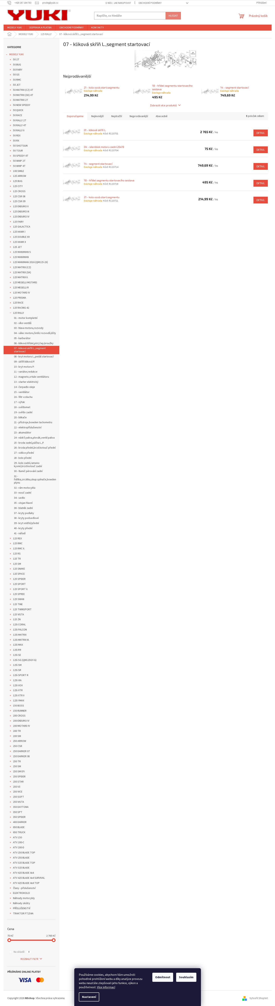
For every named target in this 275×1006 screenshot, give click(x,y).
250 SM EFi (19, 771)
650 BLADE (19, 827)
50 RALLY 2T (19, 120)
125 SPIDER (19, 579)
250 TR (17, 761)
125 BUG (17, 181)
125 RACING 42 (21, 308)
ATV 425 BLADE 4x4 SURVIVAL (29, 878)
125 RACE (18, 303)
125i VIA (17, 680)
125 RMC (17, 543)
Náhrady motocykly (24, 898)
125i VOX (18, 685)
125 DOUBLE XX (21, 237)
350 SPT (17, 812)
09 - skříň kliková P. (24, 362)
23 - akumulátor (22, 433)
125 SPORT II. (20, 589)
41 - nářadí (20, 533)
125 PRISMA (19, 298)
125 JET (17, 247)
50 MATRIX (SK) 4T (23, 95)
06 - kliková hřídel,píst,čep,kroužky (33, 343)
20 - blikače (20, 417)
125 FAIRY (18, 222)
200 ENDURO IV (21, 721)
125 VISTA (18, 614)
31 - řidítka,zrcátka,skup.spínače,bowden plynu (35, 479)
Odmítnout (162, 977)
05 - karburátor (22, 338)
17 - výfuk (19, 402)
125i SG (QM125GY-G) (24, 660)
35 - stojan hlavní (23, 503)
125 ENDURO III (21, 211)
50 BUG (17, 65)
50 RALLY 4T (19, 125)
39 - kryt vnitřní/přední (26, 523)
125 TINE (18, 604)
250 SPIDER (19, 777)
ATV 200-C (18, 842)
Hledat (173, 15)
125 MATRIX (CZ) (22, 267)
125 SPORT (19, 584)
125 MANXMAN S (22, 252)
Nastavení (89, 997)
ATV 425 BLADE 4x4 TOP (26, 883)
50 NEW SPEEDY (21, 105)
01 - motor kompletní (25, 318)
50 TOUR (18, 151)
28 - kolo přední (22, 458)
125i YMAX (18, 700)
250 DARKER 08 (21, 756)
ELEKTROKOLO (21, 893)
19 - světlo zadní (23, 412)
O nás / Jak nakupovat (118, 3)
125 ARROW (19, 176)
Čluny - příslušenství (24, 888)
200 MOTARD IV (21, 726)
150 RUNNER (19, 711)
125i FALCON (20, 630)
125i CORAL (19, 624)
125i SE (17, 655)
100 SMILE (18, 171)
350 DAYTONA (21, 807)
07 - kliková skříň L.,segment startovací (30, 349)
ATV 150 (17, 837)
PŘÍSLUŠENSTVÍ (21, 908)
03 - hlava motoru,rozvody (28, 328)
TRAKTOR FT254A (23, 913)
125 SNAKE (19, 569)
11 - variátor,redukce (25, 372)
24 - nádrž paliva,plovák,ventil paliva (34, 438)
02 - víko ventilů (22, 323)
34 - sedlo (19, 498)
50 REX (16, 135)
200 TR (17, 731)
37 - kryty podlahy (24, 513)
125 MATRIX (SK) (22, 272)
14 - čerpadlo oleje (24, 387)
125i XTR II (18, 695)
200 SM (17, 736)
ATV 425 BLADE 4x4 (23, 873)
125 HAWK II (19, 242)
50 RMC (17, 80)
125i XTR (18, 690)
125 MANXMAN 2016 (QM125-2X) (30, 262)
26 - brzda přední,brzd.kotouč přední (35, 448)
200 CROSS (19, 716)
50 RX (16, 141)
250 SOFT (18, 797)
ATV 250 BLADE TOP (24, 853)
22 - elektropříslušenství (27, 427)
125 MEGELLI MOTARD (25, 282)
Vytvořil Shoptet (258, 998)
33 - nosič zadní (22, 493)
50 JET (17, 85)
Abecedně (161, 116)
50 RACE (17, 115)
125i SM (17, 665)
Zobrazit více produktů (163, 105)
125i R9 (17, 650)
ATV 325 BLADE (21, 868)
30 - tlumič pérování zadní (28, 471)
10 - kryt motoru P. (24, 367)
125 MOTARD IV (21, 293)
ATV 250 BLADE (21, 858)
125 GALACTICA (21, 227)
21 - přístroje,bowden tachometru (33, 422)
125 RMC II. (19, 548)
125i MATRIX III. (21, 640)
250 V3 (16, 787)
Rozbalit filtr (29, 959)
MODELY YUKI (16, 54)
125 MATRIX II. (20, 277)
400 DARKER (19, 822)
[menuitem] (15, 28)
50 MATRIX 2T (20, 100)
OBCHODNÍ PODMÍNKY (150, 3)
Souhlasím (186, 977)
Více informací (106, 987)
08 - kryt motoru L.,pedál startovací (33, 357)
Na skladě (21, 952)
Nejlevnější (97, 116)
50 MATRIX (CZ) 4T (23, 90)
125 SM (17, 564)
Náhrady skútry (21, 903)
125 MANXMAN (21, 257)
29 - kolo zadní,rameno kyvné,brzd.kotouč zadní (28, 464)
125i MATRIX (19, 635)
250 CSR (17, 746)
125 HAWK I (19, 232)
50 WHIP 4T (19, 166)
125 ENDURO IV (21, 217)
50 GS (16, 75)
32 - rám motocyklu (24, 488)
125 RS (17, 554)
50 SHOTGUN (20, 146)
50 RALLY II (18, 130)
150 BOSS (18, 706)
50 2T (16, 59)
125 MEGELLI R (21, 288)
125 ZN (17, 619)
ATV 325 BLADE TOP (24, 863)
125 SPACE (19, 574)
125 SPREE (19, 594)
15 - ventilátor (21, 392)
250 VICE (17, 792)
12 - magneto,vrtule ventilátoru (31, 377)
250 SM (17, 766)
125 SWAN (18, 599)
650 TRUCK (19, 832)
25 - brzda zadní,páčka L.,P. (29, 443)
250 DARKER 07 (21, 751)
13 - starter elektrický (26, 382)
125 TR (17, 559)
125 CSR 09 (19, 201)
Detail (260, 132)
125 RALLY (18, 313)
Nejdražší (116, 116)
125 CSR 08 (19, 196)
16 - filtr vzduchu (23, 397)
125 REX (17, 538)
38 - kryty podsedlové (26, 518)
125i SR (17, 670)
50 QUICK (18, 110)
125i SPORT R (20, 675)
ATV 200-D (18, 847)
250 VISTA (18, 802)
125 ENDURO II (21, 206)
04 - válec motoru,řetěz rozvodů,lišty (35, 333)
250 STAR (18, 782)
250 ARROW (19, 741)
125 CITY (18, 186)
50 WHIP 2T (19, 161)
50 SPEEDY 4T (20, 156)
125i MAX (18, 645)
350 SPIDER (19, 817)
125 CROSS (19, 191)
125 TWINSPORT (22, 609)
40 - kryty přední (23, 528)
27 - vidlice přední (24, 453)
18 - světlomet (22, 407)
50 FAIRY (17, 70)
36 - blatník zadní (23, 508)
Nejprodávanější (139, 116)
